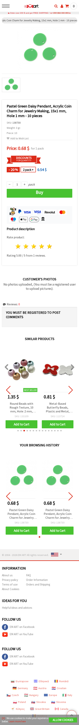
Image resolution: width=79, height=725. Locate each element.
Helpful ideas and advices (17, 607)
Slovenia (61, 702)
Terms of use (10, 584)
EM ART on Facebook (22, 627)
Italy (69, 695)
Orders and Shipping (38, 584)
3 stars (34, 246)
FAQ (28, 575)
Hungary (34, 695)
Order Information (37, 580)
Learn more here (17, 721)
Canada (64, 709)
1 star (18, 246)
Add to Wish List (19, 138)
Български (22, 681)
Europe (53, 695)
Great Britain (42, 709)
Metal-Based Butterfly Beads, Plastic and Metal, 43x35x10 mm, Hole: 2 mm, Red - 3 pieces (57, 408)
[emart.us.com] (25, 7)
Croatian (61, 688)
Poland (22, 702)
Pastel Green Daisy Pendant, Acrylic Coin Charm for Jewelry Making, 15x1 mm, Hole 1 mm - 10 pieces (21, 514)
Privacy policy (10, 580)
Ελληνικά (44, 681)
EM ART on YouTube (21, 634)
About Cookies (10, 589)
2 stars (26, 246)
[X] (3, 718)
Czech (15, 695)
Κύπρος (20, 709)
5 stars (49, 246)
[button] (18, 430)
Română (63, 681)
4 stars (42, 246)
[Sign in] (62, 6)
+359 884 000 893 (60, 13)
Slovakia (41, 702)
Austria (42, 688)
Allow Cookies (63, 720)
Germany (23, 688)
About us (7, 575)
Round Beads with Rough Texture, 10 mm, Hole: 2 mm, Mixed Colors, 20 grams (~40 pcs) (21, 408)
